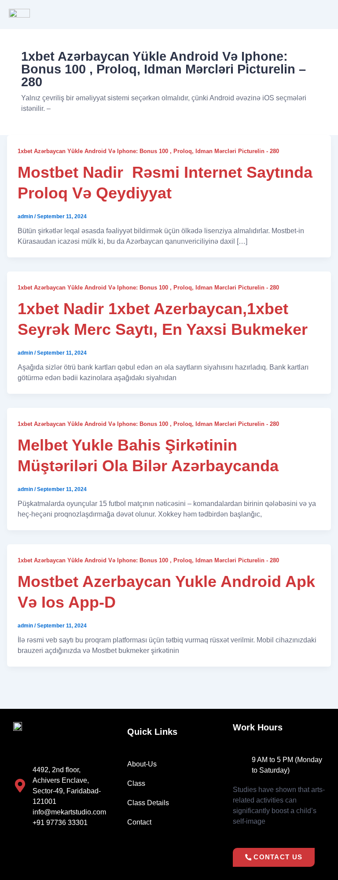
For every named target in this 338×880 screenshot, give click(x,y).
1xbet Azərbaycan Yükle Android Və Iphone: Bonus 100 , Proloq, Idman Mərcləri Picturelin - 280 (148, 151)
